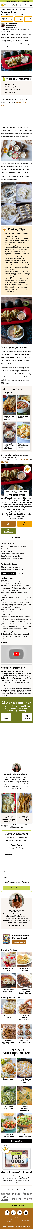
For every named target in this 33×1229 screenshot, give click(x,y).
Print (27, 19)
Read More (16, 788)
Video (18, 19)
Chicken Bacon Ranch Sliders (8, 990)
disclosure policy (5, 31)
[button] (31, 5)
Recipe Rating (16, 845)
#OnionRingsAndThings (16, 711)
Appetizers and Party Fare (16, 9)
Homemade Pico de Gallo (8, 1135)
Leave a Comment (22, 14)
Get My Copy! (19, 942)
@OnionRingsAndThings (20, 706)
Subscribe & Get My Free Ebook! (20, 937)
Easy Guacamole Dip (25, 1135)
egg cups (18, 102)
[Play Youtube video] (16, 654)
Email (6, 878)
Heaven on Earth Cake (8, 969)
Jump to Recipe (4, 19)
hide (28, 78)
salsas (3, 105)
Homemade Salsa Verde (8, 1108)
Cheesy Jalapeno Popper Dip (24, 1108)
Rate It (27, 718)
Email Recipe (8, 532)
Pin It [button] (24, 525)
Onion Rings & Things (12, 5)
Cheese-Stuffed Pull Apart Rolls (24, 1081)
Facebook (25, 459)
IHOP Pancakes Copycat (24, 969)
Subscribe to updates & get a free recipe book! (17, 1)
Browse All (15, 1141)
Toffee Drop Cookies (8, 1017)
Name (6, 872)
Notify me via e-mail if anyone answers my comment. (17, 883)
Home (3, 9)
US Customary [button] (8, 573)
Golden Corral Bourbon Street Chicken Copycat (25, 991)
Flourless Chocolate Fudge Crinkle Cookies (8, 1042)
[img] (7, 1212)
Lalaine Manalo (20, 516)
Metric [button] (21, 573)
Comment (8, 855)
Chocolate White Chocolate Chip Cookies (25, 1042)
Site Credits (27, 1226)
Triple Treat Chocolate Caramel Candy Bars (24, 1018)
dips (24, 102)
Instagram (4, 462)
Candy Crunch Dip (8, 1080)
